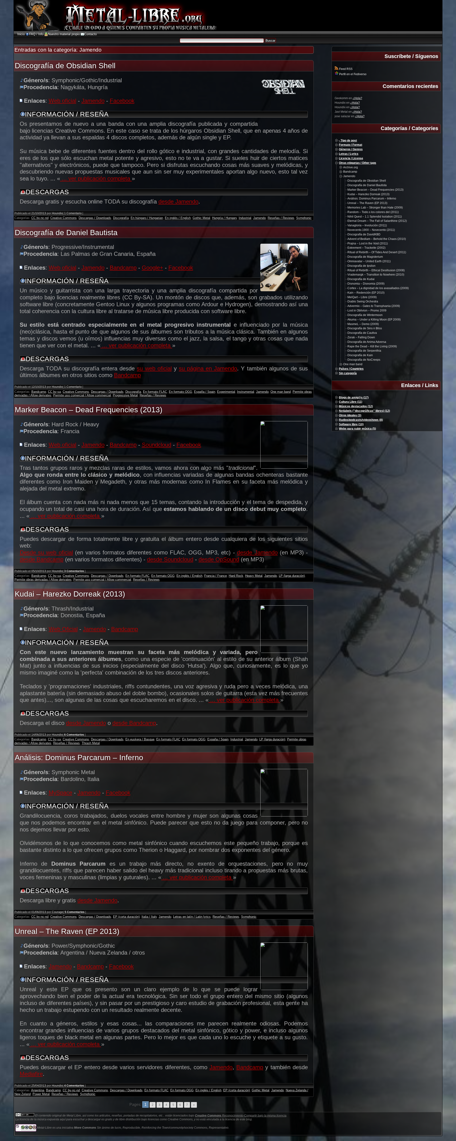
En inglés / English (178, 218)
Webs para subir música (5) (357, 428)
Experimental (226, 391)
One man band (281, 391)
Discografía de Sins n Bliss (364, 328)
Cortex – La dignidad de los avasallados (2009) (378, 288)
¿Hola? (357, 98)
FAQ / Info (36, 34)
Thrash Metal (91, 743)
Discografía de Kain (360, 355)
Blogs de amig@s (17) (354, 397)
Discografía (121, 218)
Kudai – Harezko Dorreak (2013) (70, 594)
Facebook (122, 100)
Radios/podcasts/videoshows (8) (361, 420)
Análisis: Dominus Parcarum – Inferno (79, 757)
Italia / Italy (149, 916)
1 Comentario (73, 213)
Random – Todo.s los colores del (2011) (373, 212)
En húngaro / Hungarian (147, 218)
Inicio (21, 34)
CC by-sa (54, 391)
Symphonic (304, 218)
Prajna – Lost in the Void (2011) (367, 243)
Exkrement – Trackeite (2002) (366, 247)
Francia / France (215, 576)
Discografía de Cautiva (362, 333)
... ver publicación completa (96, 178)
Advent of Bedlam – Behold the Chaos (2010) (376, 239)
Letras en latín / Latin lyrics (192, 916)
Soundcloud (156, 445)
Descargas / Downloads (95, 218)
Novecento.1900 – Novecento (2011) (371, 230)
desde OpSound (219, 559)
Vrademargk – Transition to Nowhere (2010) (375, 274)
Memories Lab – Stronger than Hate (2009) (375, 207)
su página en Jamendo (208, 368)
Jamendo (92, 100)
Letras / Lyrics (348, 153)
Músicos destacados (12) (356, 406)
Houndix (57, 213)
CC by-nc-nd (39, 218)
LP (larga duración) (292, 576)
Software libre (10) (351, 424)
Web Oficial (63, 629)
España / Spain (204, 391)
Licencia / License (351, 158)
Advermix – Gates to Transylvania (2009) (373, 306)
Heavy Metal (253, 576)
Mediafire (31, 1074)
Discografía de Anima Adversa (366, 342)
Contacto (90, 34)
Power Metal (41, 1094)
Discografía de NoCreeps (363, 359)
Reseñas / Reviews (281, 218)
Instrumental (245, 391)
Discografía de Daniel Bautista (66, 232)
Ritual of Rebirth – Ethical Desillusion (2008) (376, 270)
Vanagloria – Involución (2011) (367, 225)
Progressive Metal (125, 395)
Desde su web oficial (46, 552)
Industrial (245, 218)
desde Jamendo (178, 201)
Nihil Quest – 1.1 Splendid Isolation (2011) (374, 216)
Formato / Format (350, 144)
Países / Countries (351, 368)
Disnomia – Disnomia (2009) (366, 283)
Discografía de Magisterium (365, 256)
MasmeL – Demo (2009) (363, 324)
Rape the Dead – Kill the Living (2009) (372, 346)
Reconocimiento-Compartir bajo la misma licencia (240, 1115)
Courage (57, 912)
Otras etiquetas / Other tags (357, 163)
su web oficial (154, 368)
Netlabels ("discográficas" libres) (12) (364, 411)
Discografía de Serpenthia (364, 350)
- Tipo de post (348, 140)
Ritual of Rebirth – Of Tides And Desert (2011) (376, 252)
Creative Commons (63, 218)
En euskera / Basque (139, 739)
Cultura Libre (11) (350, 401)
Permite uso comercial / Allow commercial (82, 395)
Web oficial (62, 100)
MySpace (60, 792)
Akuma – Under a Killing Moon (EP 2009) (374, 319)
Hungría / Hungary (224, 218)
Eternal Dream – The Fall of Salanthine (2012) (377, 221)
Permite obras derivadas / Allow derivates (42, 579)
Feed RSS (345, 69)
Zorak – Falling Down (361, 337)
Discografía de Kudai (361, 279)
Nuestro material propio (64, 34)
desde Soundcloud (170, 559)
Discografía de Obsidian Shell (65, 65)
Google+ (152, 267)
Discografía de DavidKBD (363, 234)
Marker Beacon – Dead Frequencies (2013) (88, 409)
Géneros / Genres (351, 149)
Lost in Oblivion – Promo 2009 (366, 310)
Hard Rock (236, 576)
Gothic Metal (201, 218)
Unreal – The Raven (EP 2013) (67, 931)
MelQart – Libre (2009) (362, 297)
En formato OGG (180, 391)
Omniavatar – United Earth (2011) (369, 261)
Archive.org (350, 167)
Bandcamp (123, 267)
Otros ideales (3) (350, 415)
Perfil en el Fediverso (352, 74)
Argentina (37, 1090)
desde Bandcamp (41, 559)
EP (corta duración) (126, 916)
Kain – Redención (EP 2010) (366, 292)
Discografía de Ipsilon (361, 265)
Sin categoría (348, 373)
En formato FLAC (155, 391)
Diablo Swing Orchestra (362, 301)
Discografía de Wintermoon (365, 315)
